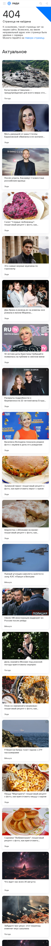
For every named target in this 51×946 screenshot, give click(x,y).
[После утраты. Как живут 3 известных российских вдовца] (25, 168)
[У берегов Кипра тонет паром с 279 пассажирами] (25, 740)
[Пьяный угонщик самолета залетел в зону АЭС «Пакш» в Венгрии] (25, 564)
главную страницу (34, 37)
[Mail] (9, 3)
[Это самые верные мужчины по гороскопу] (25, 256)
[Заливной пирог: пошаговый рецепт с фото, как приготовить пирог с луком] (25, 476)
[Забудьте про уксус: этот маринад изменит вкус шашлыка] (25, 916)
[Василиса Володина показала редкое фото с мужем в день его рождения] (25, 432)
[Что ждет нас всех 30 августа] (25, 872)
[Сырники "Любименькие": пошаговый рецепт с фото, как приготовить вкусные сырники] (25, 828)
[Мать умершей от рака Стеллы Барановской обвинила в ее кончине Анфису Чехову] (25, 124)
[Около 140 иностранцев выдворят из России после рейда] (25, 608)
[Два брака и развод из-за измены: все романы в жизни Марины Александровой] (25, 300)
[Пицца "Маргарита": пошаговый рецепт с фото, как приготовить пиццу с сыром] (25, 784)
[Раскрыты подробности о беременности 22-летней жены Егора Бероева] (25, 388)
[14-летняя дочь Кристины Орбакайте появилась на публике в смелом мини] (25, 344)
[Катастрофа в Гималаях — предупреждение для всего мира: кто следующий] (25, 80)
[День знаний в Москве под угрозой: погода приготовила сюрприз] (25, 652)
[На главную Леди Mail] (15, 3)
